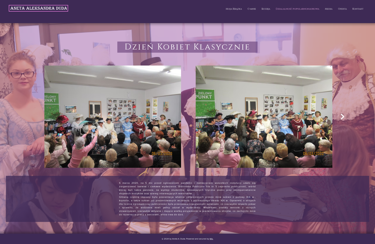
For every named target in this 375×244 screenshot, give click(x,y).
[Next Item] (342, 117)
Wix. (211, 239)
